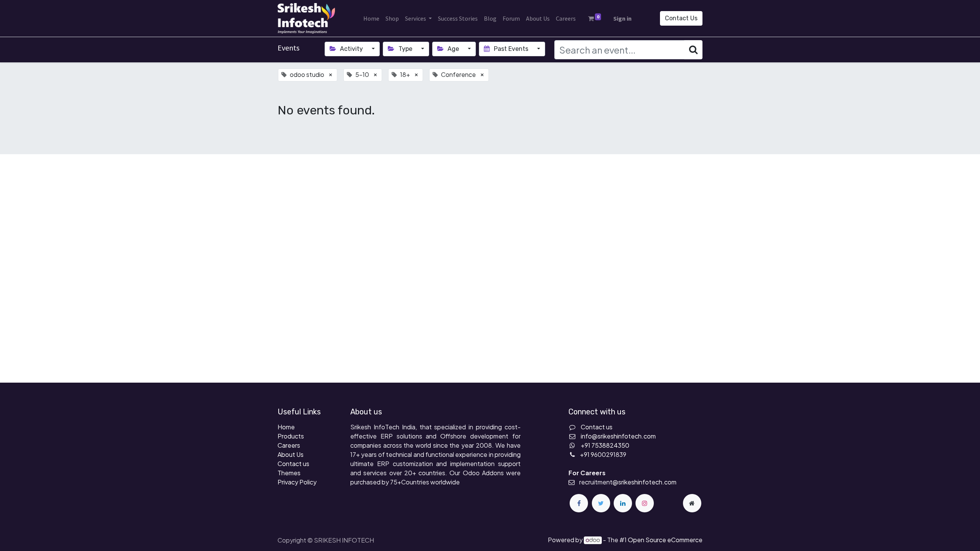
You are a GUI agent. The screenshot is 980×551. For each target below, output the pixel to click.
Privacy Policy (297, 482)
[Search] (693, 49)
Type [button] (405, 48)
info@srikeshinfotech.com (618, 436)
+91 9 (587, 454)
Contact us (293, 464)
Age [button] (453, 48)
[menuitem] (371, 18)
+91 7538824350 (605, 445)
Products (291, 436)
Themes (289, 473)
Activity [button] (351, 48)
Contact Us (681, 18)
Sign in (622, 18)
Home (286, 427)
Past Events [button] (511, 48)
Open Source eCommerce (665, 540)
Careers (289, 445)
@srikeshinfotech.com (644, 482)
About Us (291, 454)
